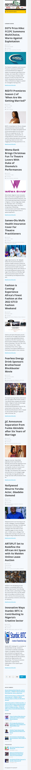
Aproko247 (15, 767)
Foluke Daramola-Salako (19, 242)
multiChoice (14, 50)
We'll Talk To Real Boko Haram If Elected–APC (17, 748)
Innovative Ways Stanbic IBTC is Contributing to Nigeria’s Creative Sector (15, 614)
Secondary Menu (11, 11)
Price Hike (19, 50)
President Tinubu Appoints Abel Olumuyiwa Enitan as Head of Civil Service (17, 731)
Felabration (17, 380)
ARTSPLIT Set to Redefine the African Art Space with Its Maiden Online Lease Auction (15, 552)
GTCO (6, 318)
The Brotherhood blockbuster (14, 381)
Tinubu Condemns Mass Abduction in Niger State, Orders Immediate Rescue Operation (17, 718)
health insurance (8, 243)
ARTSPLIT (22, 568)
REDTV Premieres (9, 109)
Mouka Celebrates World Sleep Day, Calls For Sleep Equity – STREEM (15, 690)
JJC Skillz (19, 443)
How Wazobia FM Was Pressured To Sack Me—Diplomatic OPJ (18, 760)
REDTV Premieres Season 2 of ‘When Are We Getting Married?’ (15, 95)
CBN (7, 629)
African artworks (9, 568)
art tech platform (16, 568)
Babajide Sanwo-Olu (10, 242)
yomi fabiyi (10, 504)
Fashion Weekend (21, 317)
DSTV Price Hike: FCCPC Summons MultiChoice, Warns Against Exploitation (15, 34)
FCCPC (10, 50)
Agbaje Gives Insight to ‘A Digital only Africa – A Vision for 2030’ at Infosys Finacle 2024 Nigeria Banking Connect (15, 708)
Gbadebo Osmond (10, 504)
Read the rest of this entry (10, 85)
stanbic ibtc (17, 629)
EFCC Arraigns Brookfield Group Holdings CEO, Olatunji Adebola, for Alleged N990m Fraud (17, 724)
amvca (7, 443)
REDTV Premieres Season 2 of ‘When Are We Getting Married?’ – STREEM (14, 696)
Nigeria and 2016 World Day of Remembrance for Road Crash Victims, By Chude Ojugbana (16, 754)
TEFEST (21, 629)
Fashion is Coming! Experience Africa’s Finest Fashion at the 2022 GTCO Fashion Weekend (13, 297)
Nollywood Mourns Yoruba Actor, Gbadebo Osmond (14, 490)
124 (17, 676)
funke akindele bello (13, 443)
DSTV (7, 50)
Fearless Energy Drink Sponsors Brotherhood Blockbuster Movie (14, 365)
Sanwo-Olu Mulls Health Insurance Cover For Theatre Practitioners (15, 227)
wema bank (16, 178)
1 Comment (8, 107)
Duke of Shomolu (9, 178)
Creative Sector (11, 629)
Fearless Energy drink (10, 380)
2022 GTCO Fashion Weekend (12, 317)
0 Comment (8, 48)
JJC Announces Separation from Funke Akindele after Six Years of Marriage (15, 428)
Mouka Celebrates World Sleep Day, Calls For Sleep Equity (15, 692)
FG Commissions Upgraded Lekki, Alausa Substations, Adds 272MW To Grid (18, 738)
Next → (22, 676)
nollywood (14, 243)
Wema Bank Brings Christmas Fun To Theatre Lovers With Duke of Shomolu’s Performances (15, 159)
